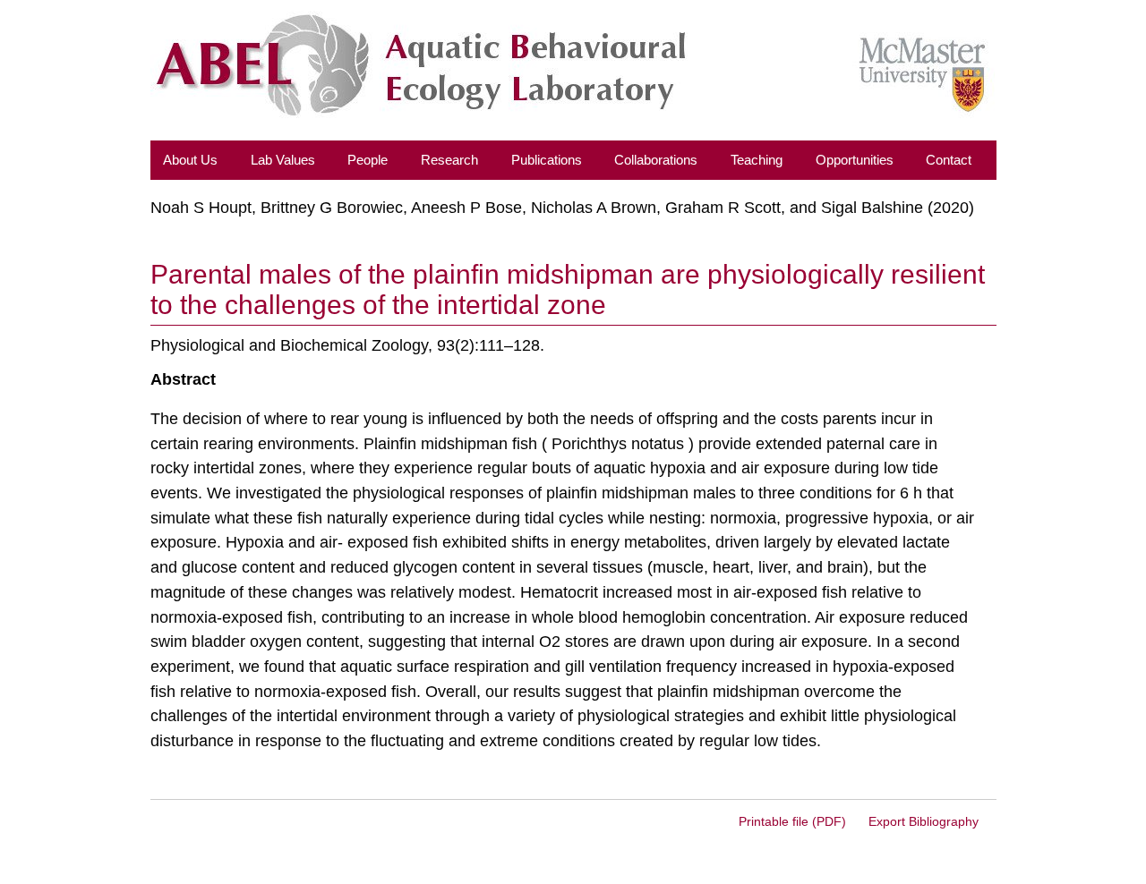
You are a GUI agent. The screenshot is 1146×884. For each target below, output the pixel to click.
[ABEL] (572, 74)
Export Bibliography (923, 821)
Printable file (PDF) (792, 821)
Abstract (183, 379)
